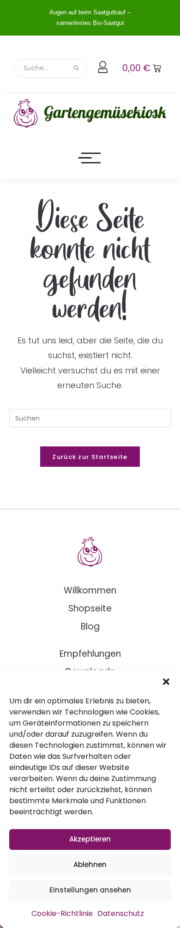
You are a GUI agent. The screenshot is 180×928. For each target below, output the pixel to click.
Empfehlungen (90, 653)
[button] (166, 681)
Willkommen (90, 590)
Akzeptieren (90, 839)
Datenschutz (120, 913)
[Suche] (76, 68)
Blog (90, 626)
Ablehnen (90, 864)
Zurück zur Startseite (89, 456)
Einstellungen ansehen (90, 890)
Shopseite (90, 608)
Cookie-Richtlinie (62, 913)
